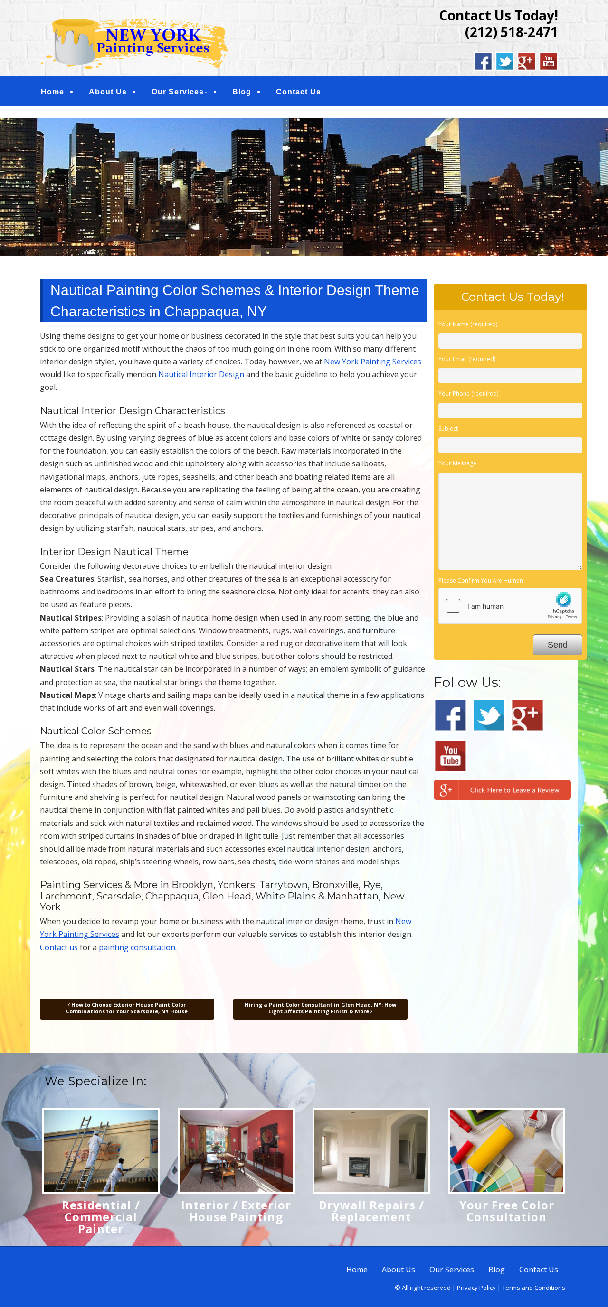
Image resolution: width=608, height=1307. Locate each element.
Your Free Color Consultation (506, 1210)
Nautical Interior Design (201, 374)
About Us (108, 92)
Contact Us (298, 92)
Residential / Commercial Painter (101, 1216)
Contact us (59, 947)
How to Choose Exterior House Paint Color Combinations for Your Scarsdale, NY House (127, 1008)
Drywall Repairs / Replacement (371, 1210)
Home (52, 92)
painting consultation (137, 947)
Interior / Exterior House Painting (236, 1210)
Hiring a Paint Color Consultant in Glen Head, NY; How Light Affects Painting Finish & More (320, 1008)
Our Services (178, 92)
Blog (241, 92)
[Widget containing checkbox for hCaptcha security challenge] (510, 606)
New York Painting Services (372, 361)
